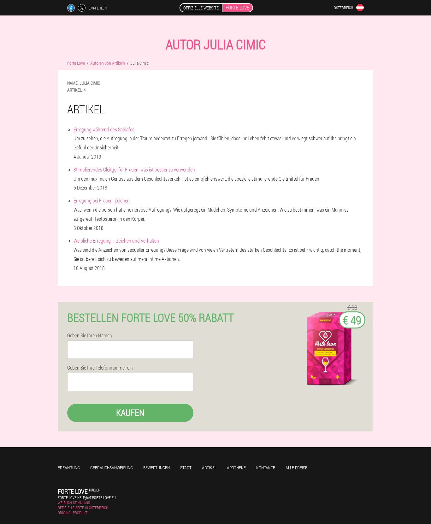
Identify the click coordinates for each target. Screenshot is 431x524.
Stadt (186, 468)
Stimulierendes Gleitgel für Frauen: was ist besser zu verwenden (134, 169)
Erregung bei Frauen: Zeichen (102, 200)
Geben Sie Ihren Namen (89, 335)
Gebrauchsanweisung (111, 468)
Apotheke (236, 468)
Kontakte (265, 468)
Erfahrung (69, 468)
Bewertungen (156, 468)
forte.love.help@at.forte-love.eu (87, 497)
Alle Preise (296, 468)
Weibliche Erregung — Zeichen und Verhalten (116, 240)
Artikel (209, 468)
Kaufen (130, 413)
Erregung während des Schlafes (104, 129)
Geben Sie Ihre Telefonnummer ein (100, 367)
